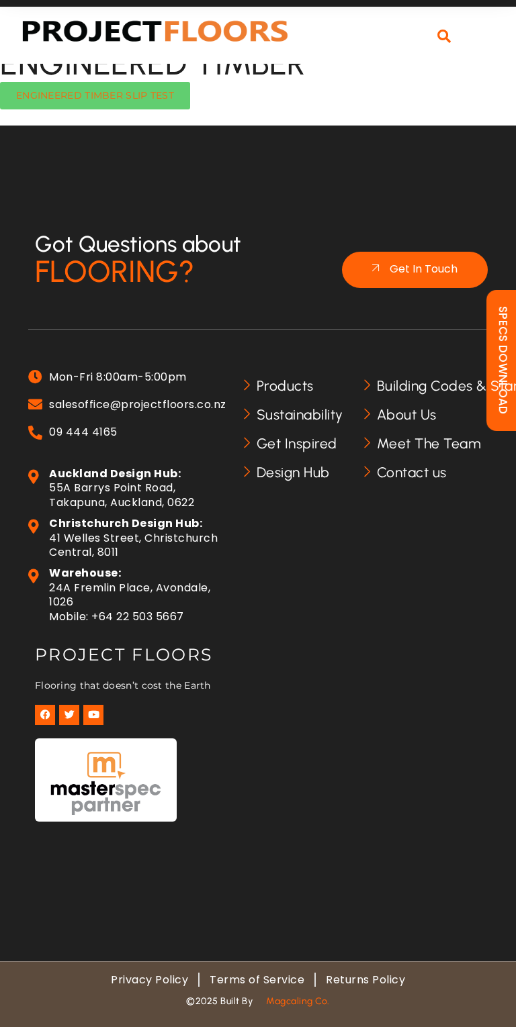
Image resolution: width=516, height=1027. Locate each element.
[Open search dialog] (444, 36)
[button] (482, 44)
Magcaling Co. (298, 1001)
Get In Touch (424, 269)
